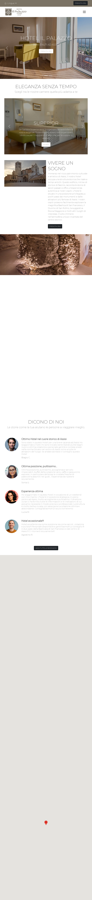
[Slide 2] (46, 75)
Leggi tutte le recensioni (46, 548)
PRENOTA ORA (80, 3)
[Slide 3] (50, 75)
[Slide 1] (41, 75)
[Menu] (84, 11)
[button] (11, 3)
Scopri (46, 144)
